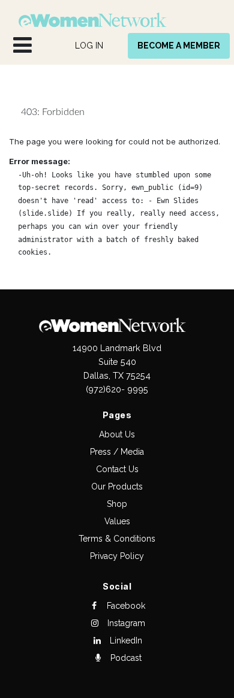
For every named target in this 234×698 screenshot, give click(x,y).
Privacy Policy (117, 556)
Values (117, 521)
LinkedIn (124, 640)
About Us (117, 434)
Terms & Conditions (117, 538)
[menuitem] (89, 46)
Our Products (117, 486)
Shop (117, 504)
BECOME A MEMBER (178, 45)
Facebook (124, 606)
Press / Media (117, 452)
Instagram (125, 623)
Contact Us (117, 469)
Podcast (125, 658)
